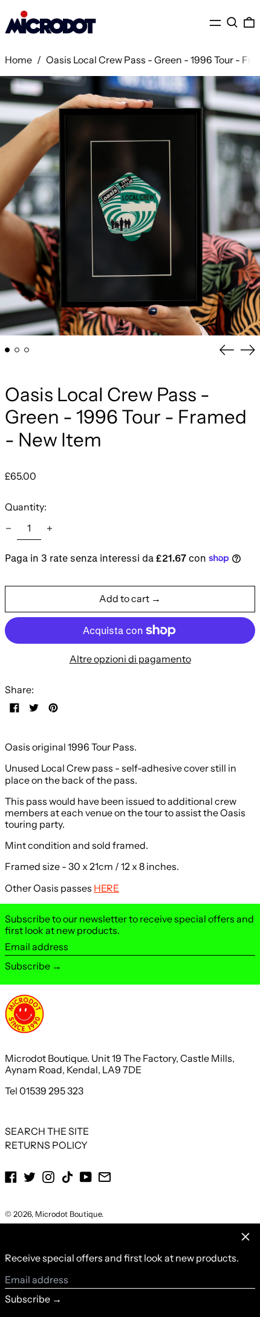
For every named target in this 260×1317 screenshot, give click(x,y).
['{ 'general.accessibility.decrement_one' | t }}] (8, 528)
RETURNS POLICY (46, 1145)
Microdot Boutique (68, 1214)
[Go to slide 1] (7, 349)
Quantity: (26, 507)
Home (18, 60)
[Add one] (49, 528)
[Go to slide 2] (17, 349)
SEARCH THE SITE (47, 1131)
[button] (232, 22)
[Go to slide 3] (26, 349)
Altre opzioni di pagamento (130, 659)
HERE (106, 888)
